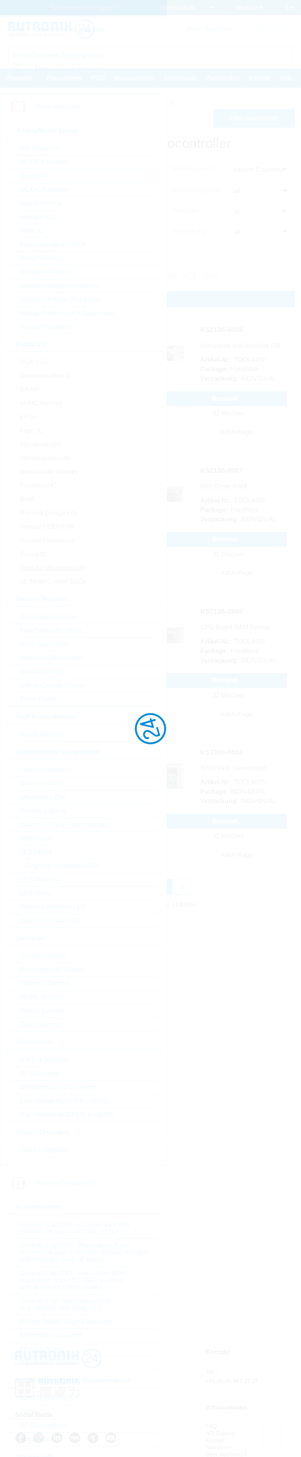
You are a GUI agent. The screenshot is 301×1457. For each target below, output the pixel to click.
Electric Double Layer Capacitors (66, 1321)
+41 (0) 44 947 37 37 (232, 1381)
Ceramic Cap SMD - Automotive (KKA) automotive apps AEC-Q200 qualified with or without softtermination (73, 1280)
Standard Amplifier (45, 272)
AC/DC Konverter (44, 162)
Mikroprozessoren (45, 458)
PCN (98, 78)
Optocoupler (37, 838)
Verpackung (189, 231)
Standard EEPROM (47, 526)
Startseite (19, 78)
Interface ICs (37, 217)
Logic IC (31, 430)
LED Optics (36, 852)
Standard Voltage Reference (59, 285)
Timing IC (33, 554)
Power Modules (41, 734)
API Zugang (220, 1433)
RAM (27, 499)
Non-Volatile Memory (49, 471)
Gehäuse (185, 210)
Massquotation (134, 78)
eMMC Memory (41, 403)
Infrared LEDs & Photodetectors (64, 824)
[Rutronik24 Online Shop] (51, 29)
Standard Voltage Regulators (60, 299)
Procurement (64, 78)
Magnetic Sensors (45, 983)
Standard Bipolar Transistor (58, 1087)
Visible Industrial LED (50, 920)
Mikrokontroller (40, 444)
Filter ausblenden (254, 118)
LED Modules (39, 879)
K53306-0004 (221, 752)
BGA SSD (34, 362)
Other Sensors (40, 1024)
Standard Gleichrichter (51, 658)
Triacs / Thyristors (44, 1150)
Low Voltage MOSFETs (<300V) (64, 1101)
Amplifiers (34, 175)
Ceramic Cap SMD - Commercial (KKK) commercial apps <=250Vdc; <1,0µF (75, 1228)
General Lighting (43, 810)
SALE (211, 276)
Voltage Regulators (46, 326)
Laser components (45, 769)
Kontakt (259, 78)
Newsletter (219, 1447)
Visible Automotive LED (53, 907)
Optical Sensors (42, 1010)
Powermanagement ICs (52, 244)
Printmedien (222, 78)
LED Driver (35, 893)
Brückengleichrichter (48, 616)
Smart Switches (41, 258)
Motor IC (32, 230)
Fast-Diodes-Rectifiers (51, 630)
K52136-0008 (221, 330)
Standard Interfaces (47, 540)
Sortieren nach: (193, 168)
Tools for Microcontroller (53, 567)
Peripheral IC (38, 485)
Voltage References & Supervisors (68, 313)
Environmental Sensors (52, 969)
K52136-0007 (221, 470)
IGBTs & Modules (44, 1059)
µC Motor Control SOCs (53, 581)
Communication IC (46, 375)
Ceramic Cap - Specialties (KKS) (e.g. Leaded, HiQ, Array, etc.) (65, 1304)
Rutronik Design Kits (48, 513)
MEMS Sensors (41, 997)
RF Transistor (39, 1073)
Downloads (180, 78)
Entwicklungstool (196, 190)
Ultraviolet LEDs (42, 797)
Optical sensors (41, 783)
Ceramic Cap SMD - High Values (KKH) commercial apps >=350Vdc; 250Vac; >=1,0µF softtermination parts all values (84, 1252)
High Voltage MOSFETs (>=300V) (67, 1114)
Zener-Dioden (39, 699)
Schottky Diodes (42, 671)
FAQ (211, 1426)
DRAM (29, 389)
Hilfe (285, 78)
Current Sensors (42, 956)
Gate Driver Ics (40, 203)
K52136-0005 (221, 611)
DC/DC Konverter (44, 189)
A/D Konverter (39, 148)
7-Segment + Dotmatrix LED (59, 865)
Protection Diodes (45, 644)
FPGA (28, 417)
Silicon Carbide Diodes (52, 685)
